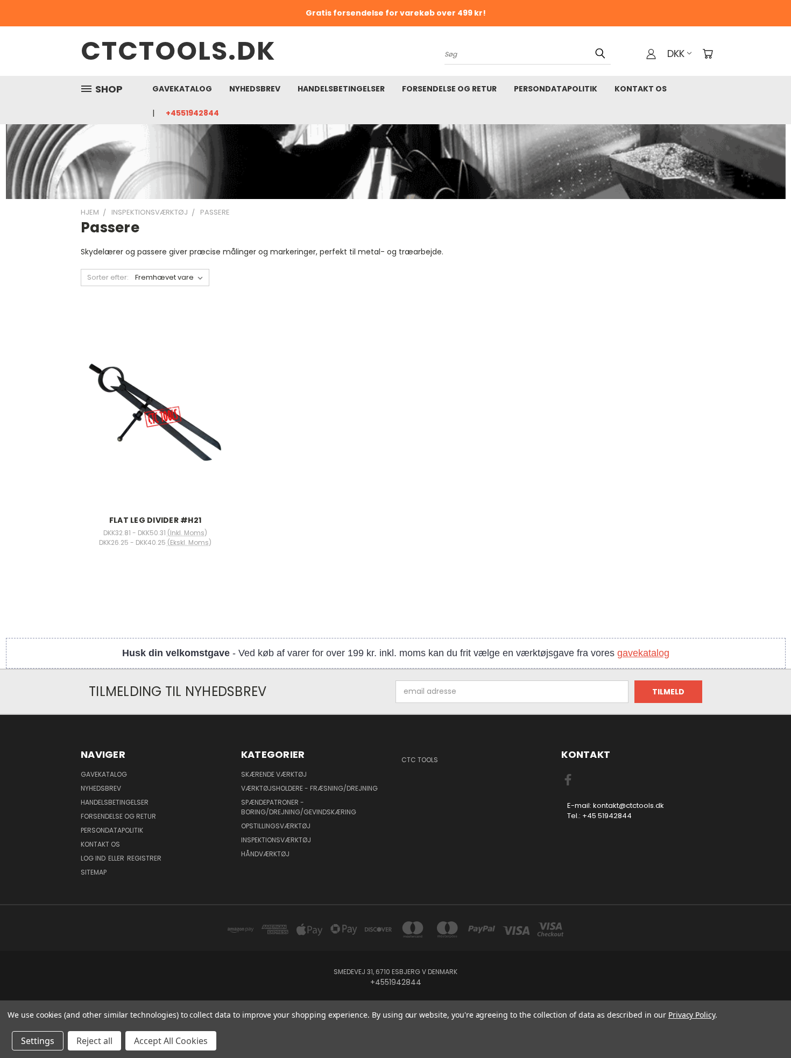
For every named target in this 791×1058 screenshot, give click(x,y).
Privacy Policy (691, 1015)
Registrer (144, 858)
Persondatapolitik (555, 88)
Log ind (94, 858)
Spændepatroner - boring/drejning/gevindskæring (298, 807)
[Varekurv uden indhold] (707, 53)
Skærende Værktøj (274, 774)
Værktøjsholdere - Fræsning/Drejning (309, 788)
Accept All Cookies (171, 1041)
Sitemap (94, 872)
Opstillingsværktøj (275, 825)
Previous (763, 1024)
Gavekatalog (182, 88)
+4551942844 (192, 113)
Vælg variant (155, 418)
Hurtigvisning (155, 398)
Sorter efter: (108, 277)
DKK (675, 53)
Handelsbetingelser (341, 88)
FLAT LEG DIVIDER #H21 (155, 520)
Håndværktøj (265, 853)
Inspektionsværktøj (276, 839)
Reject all (94, 1041)
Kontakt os (641, 88)
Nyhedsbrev (254, 88)
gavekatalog (643, 653)
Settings (37, 1041)
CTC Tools (419, 759)
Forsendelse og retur (449, 88)
